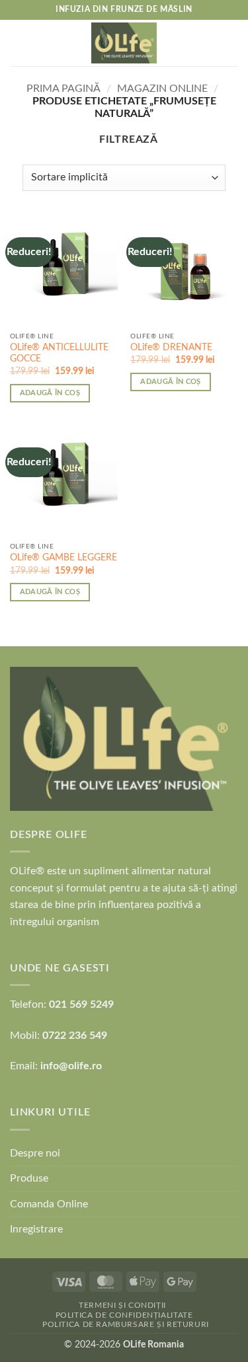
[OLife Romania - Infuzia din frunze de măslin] (124, 43)
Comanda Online (49, 1204)
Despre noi (35, 1153)
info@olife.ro (71, 1066)
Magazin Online (162, 88)
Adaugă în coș (50, 393)
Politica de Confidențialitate (124, 1315)
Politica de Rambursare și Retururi (125, 1324)
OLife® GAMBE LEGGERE (63, 557)
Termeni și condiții (122, 1305)
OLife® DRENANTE (171, 347)
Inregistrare (36, 1229)
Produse (29, 1178)
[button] (18, 42)
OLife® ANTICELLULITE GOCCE (59, 353)
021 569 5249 (81, 1004)
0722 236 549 (74, 1035)
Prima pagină (63, 88)
